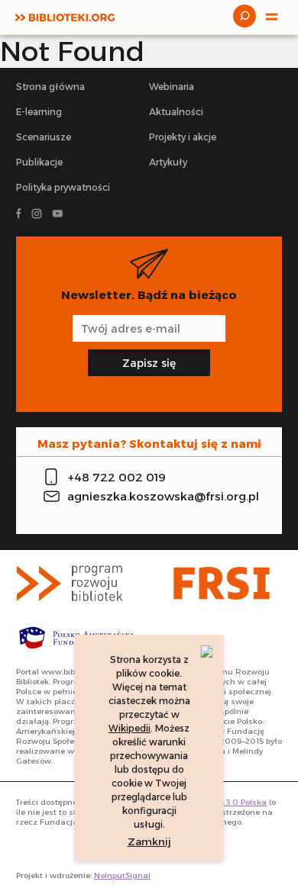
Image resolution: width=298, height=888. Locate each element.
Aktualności (176, 111)
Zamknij (149, 841)
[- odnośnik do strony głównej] (77, 583)
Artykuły (168, 162)
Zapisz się (149, 363)
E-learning (39, 111)
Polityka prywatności (63, 187)
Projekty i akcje (182, 137)
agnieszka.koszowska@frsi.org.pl (160, 496)
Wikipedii (130, 728)
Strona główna (50, 86)
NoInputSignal (122, 875)
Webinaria (171, 86)
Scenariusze (43, 137)
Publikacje (39, 162)
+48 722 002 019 (117, 477)
